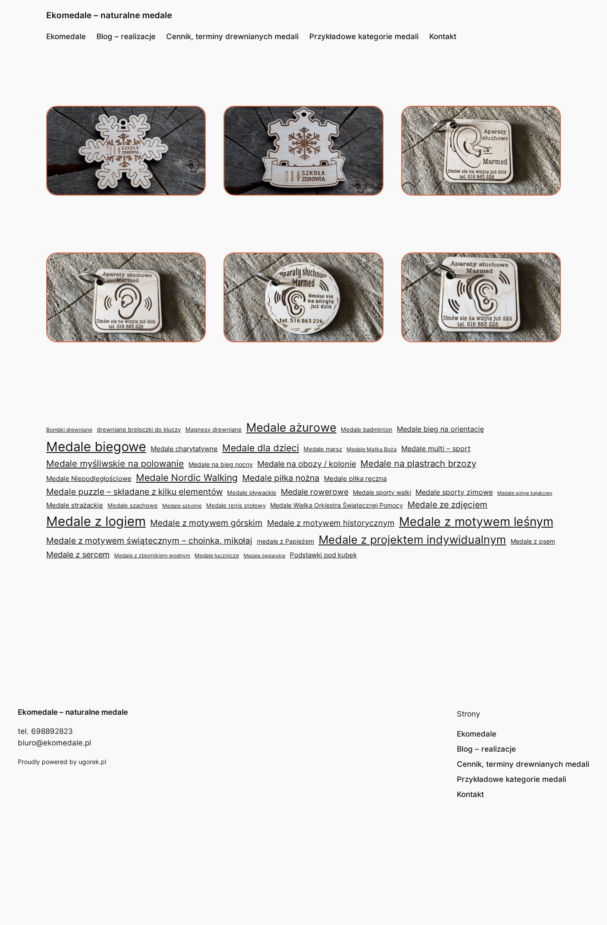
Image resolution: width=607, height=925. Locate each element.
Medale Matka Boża (372, 449)
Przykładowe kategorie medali (364, 36)
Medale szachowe (133, 505)
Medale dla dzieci (260, 447)
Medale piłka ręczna (355, 478)
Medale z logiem (96, 521)
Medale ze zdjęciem (447, 505)
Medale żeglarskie (264, 556)
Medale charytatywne (184, 448)
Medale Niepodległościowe (89, 478)
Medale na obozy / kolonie (306, 464)
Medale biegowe (96, 446)
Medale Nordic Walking (187, 477)
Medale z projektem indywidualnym (412, 539)
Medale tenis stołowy (236, 505)
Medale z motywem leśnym (476, 521)
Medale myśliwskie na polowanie (115, 463)
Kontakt (442, 36)
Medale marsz (323, 448)
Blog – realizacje (126, 36)
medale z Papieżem (285, 541)
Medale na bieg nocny (220, 464)
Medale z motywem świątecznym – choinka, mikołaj (149, 540)
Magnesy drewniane (213, 429)
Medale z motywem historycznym (331, 523)
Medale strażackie (74, 505)
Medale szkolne (182, 506)
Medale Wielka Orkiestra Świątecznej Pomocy (336, 505)
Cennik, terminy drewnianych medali (232, 36)
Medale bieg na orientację (440, 428)
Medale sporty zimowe (454, 492)
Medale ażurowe (291, 427)
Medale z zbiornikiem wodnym (152, 555)
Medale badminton (366, 429)
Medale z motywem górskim (206, 523)
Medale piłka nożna (280, 478)
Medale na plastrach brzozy (418, 463)
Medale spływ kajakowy (524, 493)
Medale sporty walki (382, 492)
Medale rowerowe (314, 492)
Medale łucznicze (217, 555)
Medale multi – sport (436, 448)
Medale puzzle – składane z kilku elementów (134, 492)
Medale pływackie (251, 492)
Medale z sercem (78, 554)
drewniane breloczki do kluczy (139, 429)
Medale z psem (533, 541)
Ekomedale (66, 36)
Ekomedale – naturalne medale (109, 15)
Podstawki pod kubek (323, 555)
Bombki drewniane (69, 429)
